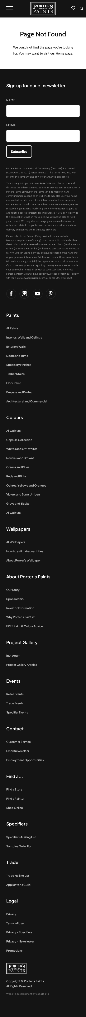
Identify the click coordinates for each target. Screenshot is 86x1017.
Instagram (13, 655)
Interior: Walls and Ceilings (24, 337)
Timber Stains (15, 374)
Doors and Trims (17, 355)
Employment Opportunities (25, 760)
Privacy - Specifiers (19, 932)
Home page (64, 53)
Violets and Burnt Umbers (23, 494)
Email (11, 125)
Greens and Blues (17, 467)
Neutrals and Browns (20, 458)
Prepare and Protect (20, 392)
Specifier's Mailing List (21, 837)
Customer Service (18, 741)
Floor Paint (13, 383)
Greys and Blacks (17, 503)
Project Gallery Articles (21, 664)
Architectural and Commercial (26, 401)
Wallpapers (18, 529)
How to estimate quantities (24, 551)
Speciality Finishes (18, 364)
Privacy (11, 914)
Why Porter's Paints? (20, 617)
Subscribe (19, 151)
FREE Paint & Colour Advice (24, 626)
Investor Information (20, 608)
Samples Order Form (20, 846)
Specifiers (17, 824)
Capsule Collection (19, 440)
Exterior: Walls (16, 346)
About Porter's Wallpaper (23, 560)
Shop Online (14, 807)
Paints (12, 315)
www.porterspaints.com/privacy (23, 240)
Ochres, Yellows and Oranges (26, 485)
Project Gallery (22, 642)
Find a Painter (15, 798)
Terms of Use (15, 923)
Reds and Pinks (16, 476)
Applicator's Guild (18, 884)
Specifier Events (17, 712)
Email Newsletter (17, 751)
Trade (12, 862)
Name (10, 100)
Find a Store (14, 789)
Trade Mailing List (17, 875)
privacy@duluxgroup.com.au (33, 277)
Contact (15, 728)
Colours (14, 417)
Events (13, 681)
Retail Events (15, 694)
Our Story (13, 589)
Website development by (27, 993)
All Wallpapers (15, 542)
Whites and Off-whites (21, 449)
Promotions (14, 950)
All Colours (13, 430)
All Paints (12, 328)
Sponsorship (15, 599)
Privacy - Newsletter (20, 941)
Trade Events (15, 703)
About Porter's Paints (28, 576)
